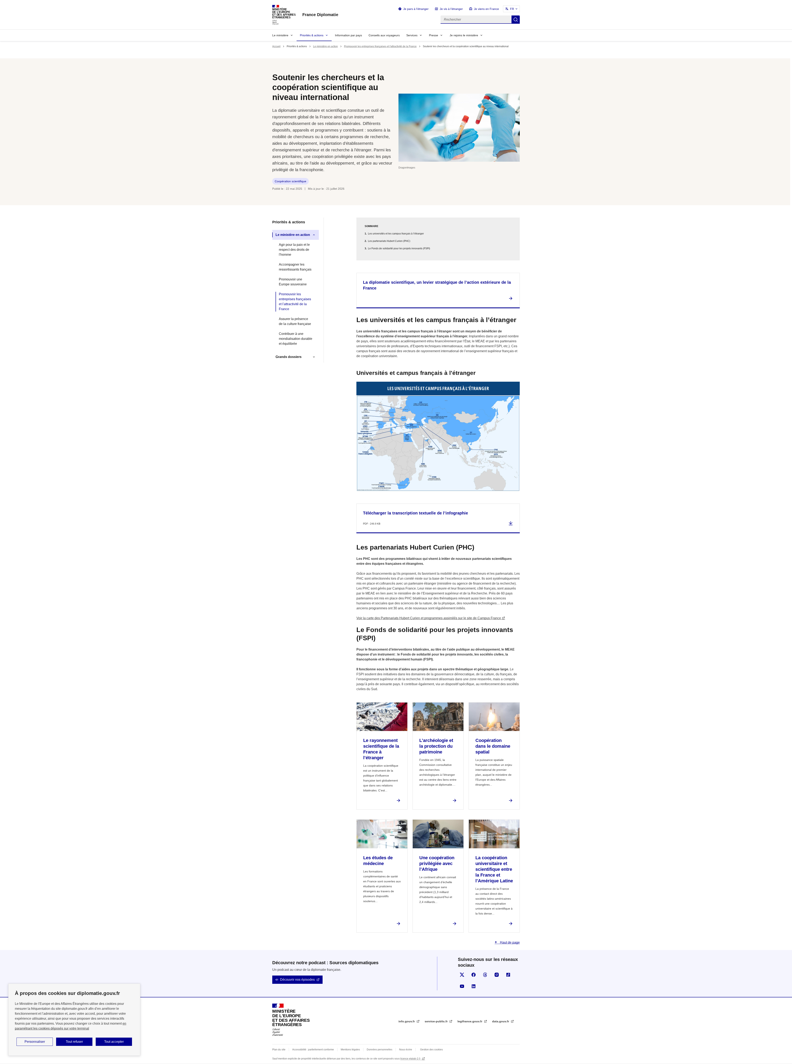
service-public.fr (436, 1021)
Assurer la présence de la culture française (295, 321)
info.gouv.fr (407, 1021)
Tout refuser (74, 1041)
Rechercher (516, 19)
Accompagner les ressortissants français (295, 267)
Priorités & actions (311, 35)
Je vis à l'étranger (451, 9)
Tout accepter (114, 1041)
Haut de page (509, 942)
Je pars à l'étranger (416, 9)
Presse (433, 35)
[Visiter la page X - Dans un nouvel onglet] (462, 975)
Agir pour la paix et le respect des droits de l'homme (294, 249)
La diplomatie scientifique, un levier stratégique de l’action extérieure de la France (437, 285)
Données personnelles (379, 1049)
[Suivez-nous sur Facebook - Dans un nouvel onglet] (473, 975)
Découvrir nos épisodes (297, 979)
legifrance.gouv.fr (470, 1021)
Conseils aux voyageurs (384, 35)
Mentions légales (350, 1049)
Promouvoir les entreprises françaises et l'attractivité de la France (380, 46)
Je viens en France (486, 9)
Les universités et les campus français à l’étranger (396, 233)
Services (411, 35)
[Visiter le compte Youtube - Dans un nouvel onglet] (462, 986)
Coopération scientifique (290, 181)
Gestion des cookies (431, 1049)
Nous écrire (405, 1049)
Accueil (276, 46)
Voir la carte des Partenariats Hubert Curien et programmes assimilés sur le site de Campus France (428, 618)
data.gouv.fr (501, 1021)
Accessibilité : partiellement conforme (313, 1049)
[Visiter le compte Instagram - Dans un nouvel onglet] (497, 975)
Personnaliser (35, 1041)
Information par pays (348, 35)
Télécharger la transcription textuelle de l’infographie (415, 513)
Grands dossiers (289, 357)
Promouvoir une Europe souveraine (293, 282)
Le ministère (280, 35)
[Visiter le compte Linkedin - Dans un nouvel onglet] (473, 986)
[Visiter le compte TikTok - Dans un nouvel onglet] (508, 975)
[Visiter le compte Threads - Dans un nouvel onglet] (485, 975)
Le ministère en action (325, 46)
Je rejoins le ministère (464, 35)
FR (512, 9)
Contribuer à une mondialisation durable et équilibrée (295, 338)
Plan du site (278, 1049)
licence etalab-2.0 (410, 1058)
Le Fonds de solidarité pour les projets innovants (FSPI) (399, 248)
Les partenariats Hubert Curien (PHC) (389, 241)
